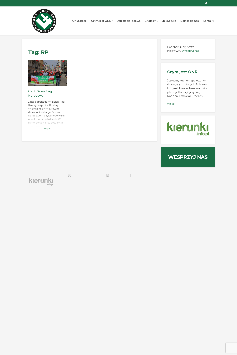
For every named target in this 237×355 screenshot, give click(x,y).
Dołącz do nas (189, 20)
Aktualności (79, 20)
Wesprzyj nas (190, 50)
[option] (41, 182)
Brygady (150, 20)
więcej (171, 103)
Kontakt (208, 20)
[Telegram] (205, 3)
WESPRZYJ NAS (188, 157)
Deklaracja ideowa (129, 20)
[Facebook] (212, 3)
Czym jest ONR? (102, 20)
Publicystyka (168, 20)
